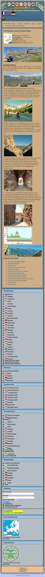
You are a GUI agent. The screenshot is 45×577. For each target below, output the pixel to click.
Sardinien (10, 402)
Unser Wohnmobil (12, 465)
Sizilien (9, 344)
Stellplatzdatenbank (13, 468)
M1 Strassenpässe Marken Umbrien (16, 261)
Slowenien (10, 349)
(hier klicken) (19, 513)
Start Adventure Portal (11, 388)
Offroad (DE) (27, 23)
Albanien (10, 296)
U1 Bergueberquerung (13, 269)
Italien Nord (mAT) (12, 390)
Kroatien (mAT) (12, 392)
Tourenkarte (11, 454)
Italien (9, 373)
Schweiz (9, 339)
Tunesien (39, 23)
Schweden (10, 351)
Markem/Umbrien (12, 318)
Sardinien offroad (12, 337)
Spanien (9, 347)
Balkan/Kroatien (12, 418)
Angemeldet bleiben (9, 499)
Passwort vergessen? (11, 507)
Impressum (23, 568)
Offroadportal (9, 294)
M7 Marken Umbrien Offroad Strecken (17, 267)
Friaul (9, 301)
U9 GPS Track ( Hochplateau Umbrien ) (17, 276)
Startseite (13, 23)
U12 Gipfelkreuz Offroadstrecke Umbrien (17, 280)
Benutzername (7, 492)
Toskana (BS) (9, 450)
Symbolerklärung (23, 569)
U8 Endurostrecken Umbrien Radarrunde (17, 274)
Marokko (10, 320)
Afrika (33, 23)
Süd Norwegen (11, 434)
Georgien (10, 304)
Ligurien (10, 316)
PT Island (10, 380)
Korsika (9, 311)
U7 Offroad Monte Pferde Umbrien (16, 272)
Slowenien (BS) (9, 451)
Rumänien (10, 478)
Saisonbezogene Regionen (13, 363)
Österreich (10, 327)
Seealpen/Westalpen (14, 446)
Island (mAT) (11, 405)
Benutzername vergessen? (13, 505)
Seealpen (10, 342)
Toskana (9, 354)
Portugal (10, 330)
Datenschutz (23, 571)
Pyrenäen (10, 332)
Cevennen (10, 299)
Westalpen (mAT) (13, 407)
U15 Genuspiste (12, 282)
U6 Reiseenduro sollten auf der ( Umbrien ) (18, 271)
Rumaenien (10, 335)
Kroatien (10, 313)
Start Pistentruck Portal (12, 371)
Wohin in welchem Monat (12, 360)
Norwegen (10, 325)
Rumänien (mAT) (12, 397)
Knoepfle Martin (25, 575)
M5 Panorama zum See (13, 263)
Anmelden (6, 502)
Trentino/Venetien (12, 356)
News (6, 484)
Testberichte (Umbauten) (12, 463)
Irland (9, 427)
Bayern (9, 422)
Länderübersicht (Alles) (12, 362)
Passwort (5, 495)
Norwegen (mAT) (12, 400)
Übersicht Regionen (14, 415)
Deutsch (20, 23)
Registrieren (9, 504)
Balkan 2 (7, 419)
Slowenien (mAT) (12, 395)
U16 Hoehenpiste (12, 284)
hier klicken (6, 539)
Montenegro (11, 323)
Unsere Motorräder (11, 455)
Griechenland (11, 306)
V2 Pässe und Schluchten (17, 31)
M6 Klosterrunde (12, 265)
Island (9, 308)
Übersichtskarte (12, 470)
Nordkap (10, 429)
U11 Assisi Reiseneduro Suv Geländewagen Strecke (20, 278)
